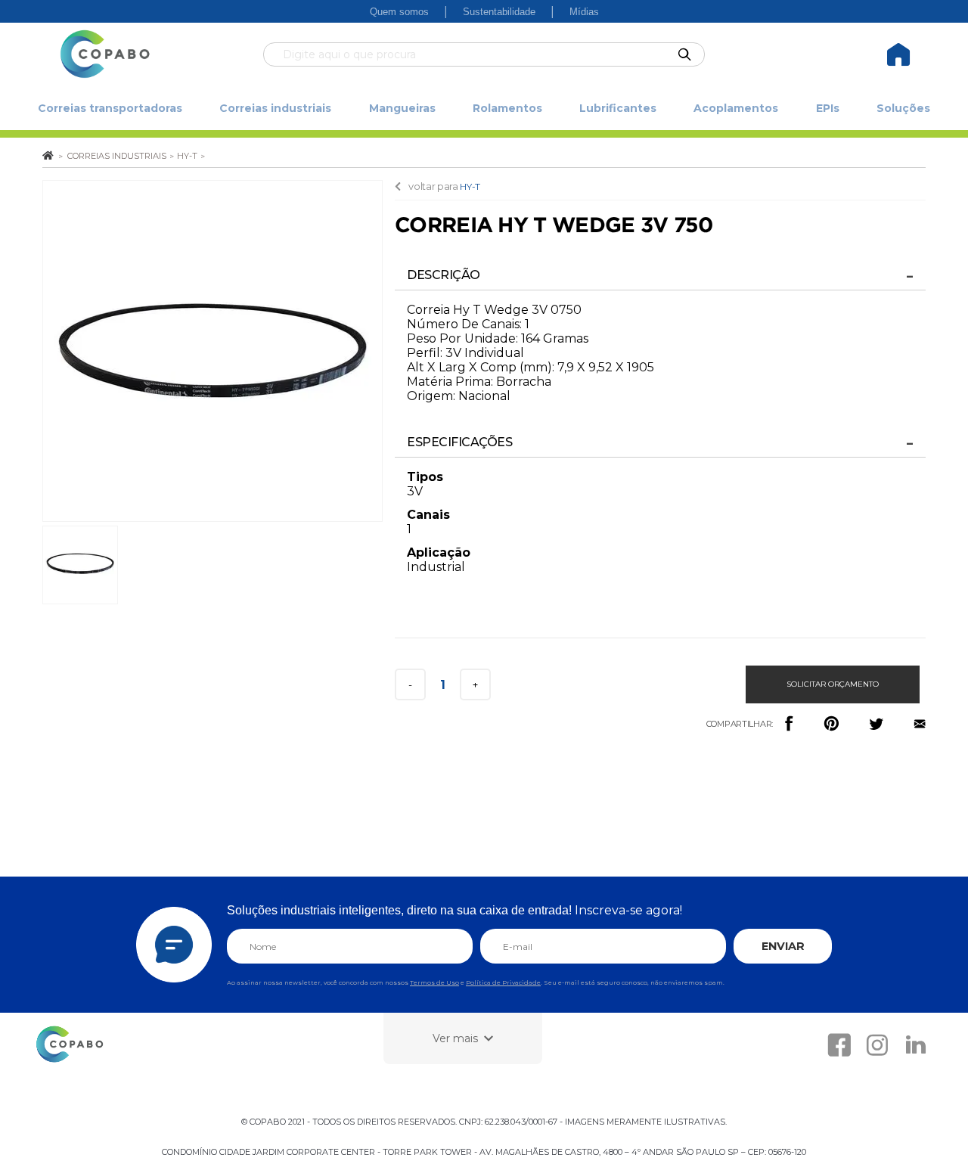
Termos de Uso (434, 982)
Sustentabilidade (499, 11)
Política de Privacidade (503, 982)
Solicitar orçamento (832, 684)
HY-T (470, 186)
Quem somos (399, 11)
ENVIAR (783, 946)
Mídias (584, 11)
